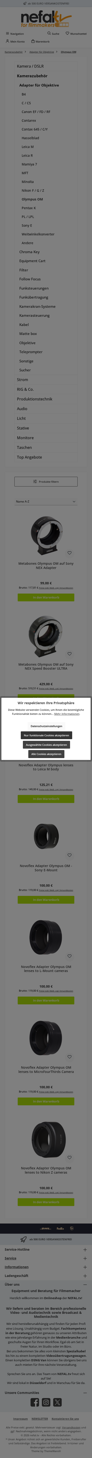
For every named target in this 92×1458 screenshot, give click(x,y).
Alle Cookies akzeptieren (46, 754)
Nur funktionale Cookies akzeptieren (46, 735)
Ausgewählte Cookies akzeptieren (46, 744)
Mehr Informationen (66, 714)
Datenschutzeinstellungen (46, 726)
